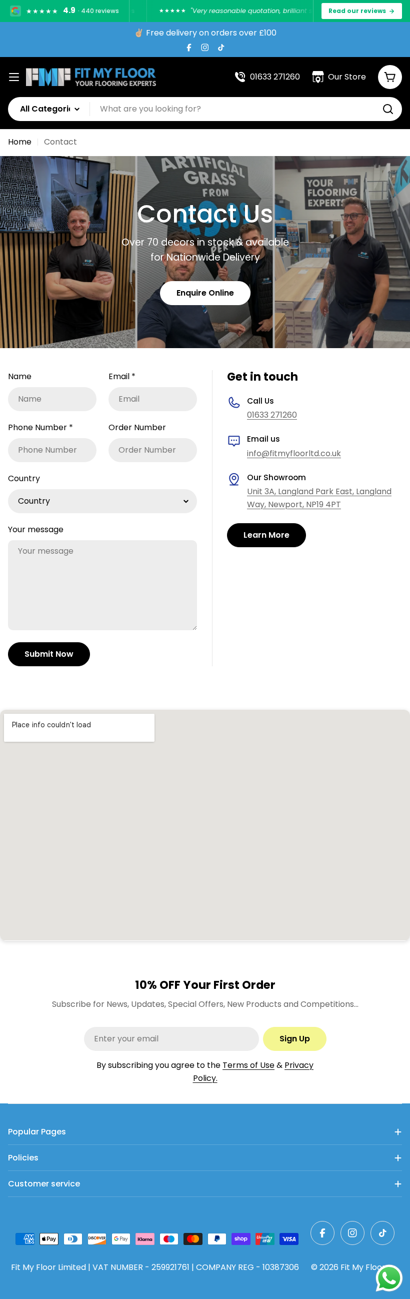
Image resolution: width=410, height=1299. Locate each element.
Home (20, 142)
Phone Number (40, 427)
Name (20, 376)
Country (24, 478)
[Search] (388, 109)
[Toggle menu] (14, 77)
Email (122, 376)
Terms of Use (248, 1065)
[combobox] (205, 109)
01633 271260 (272, 415)
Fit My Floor (363, 1267)
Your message (36, 529)
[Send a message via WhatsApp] (389, 1278)
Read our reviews (357, 11)
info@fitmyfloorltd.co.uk (294, 453)
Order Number (137, 427)
